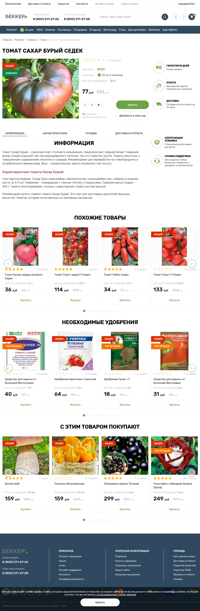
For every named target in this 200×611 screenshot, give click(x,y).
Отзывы (91, 133)
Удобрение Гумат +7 (117, 379)
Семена (50, 29)
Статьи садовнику (125, 560)
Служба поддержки (70, 569)
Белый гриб (12, 483)
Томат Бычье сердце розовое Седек (23, 276)
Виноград (110, 29)
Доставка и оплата (39, 3)
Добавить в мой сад (132, 115)
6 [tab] (107, 311)
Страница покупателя (128, 565)
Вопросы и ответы (184, 574)
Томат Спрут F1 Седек (167, 274)
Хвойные (154, 29)
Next (192, 263)
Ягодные (95, 29)
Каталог (12, 29)
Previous (8, 263)
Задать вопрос (130, 3)
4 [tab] (98, 311)
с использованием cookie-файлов (115, 594)
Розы (122, 29)
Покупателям (13, 3)
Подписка (121, 556)
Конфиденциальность (71, 579)
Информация (14, 133)
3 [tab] (93, 311)
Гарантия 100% (182, 569)
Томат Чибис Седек (116, 274)
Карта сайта (122, 569)
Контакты (82, 3)
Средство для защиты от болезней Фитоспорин (20, 381)
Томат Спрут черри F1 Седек (72, 274)
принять (100, 602)
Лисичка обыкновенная (69, 483)
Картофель (169, 29)
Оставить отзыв (104, 3)
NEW (39, 29)
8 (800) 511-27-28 (77, 19)
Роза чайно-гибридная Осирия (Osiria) (172, 485)
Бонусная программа (127, 574)
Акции (29, 29)
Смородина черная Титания (121, 483)
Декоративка (137, 29)
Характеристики (55, 133)
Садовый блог (186, 3)
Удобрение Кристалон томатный (75, 379)
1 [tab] (84, 311)
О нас (62, 565)
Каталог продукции (70, 556)
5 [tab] (102, 311)
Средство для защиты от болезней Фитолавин (169, 381)
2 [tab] (89, 311)
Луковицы (64, 29)
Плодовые (80, 29)
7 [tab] (111, 311)
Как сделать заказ (184, 556)
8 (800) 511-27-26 (46, 19)
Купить (132, 104)
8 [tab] (116, 311)
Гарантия (63, 3)
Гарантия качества (184, 565)
